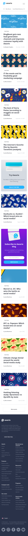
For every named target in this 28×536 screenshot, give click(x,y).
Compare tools (5, 484)
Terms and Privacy (5, 452)
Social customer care (6, 500)
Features (4, 461)
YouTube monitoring (20, 456)
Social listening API (6, 480)
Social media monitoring (7, 496)
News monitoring (19, 460)
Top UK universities (20, 509)
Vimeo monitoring (19, 458)
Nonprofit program (19, 489)
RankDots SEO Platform (21, 478)
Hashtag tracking (5, 504)
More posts (14, 409)
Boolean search (5, 463)
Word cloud (18, 476)
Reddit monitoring (19, 447)
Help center (18, 469)
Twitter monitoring (19, 452)
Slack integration (5, 478)
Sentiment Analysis (6, 465)
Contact (3, 450)
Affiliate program (19, 485)
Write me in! (14, 262)
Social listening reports (6, 473)
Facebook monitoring (20, 454)
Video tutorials (19, 467)
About (3, 448)
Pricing (3, 446)
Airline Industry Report (20, 506)
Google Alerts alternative (7, 489)
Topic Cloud (4, 475)
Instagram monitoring (20, 450)
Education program (20, 487)
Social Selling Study (20, 500)
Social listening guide (20, 472)
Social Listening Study (20, 502)
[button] (24, 3)
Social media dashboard (7, 471)
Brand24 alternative (6, 487)
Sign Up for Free (14, 187)
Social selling (4, 498)
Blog (17, 474)
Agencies (18, 492)
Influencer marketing (6, 502)
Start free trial (8, 437)
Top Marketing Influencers (21, 504)
